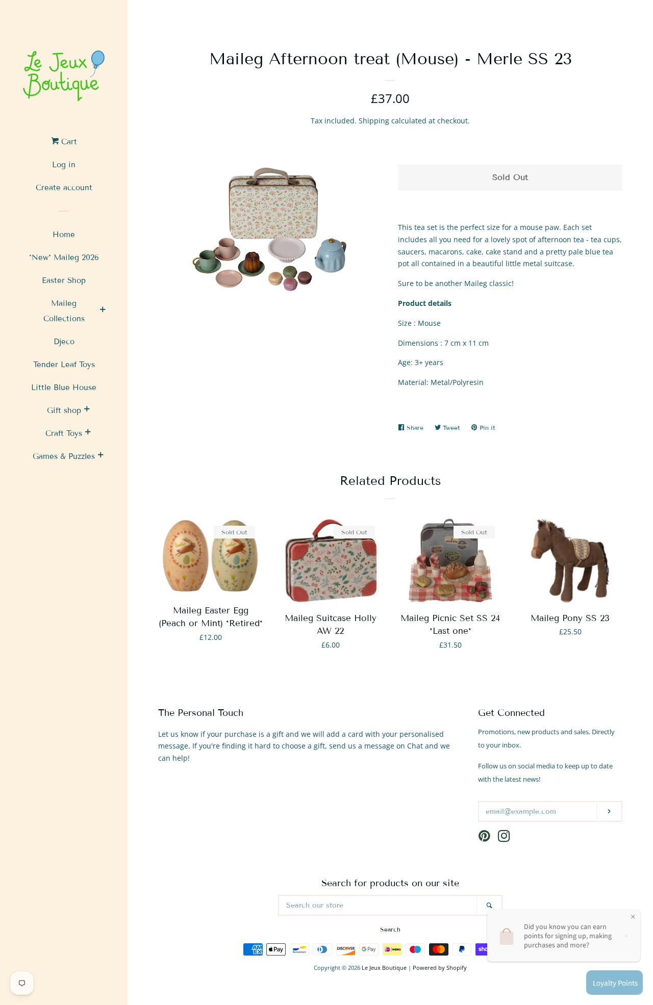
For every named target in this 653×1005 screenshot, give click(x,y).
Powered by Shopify (440, 967)
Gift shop (64, 410)
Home (64, 234)
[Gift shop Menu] (86, 410)
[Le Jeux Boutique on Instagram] (504, 838)
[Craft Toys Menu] (87, 433)
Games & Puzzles (64, 456)
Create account (64, 187)
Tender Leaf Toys (64, 364)
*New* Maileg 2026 (64, 257)
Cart (68, 141)
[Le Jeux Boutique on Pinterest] (484, 838)
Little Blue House (63, 387)
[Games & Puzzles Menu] (100, 456)
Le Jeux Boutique (384, 967)
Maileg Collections (64, 311)
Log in (64, 164)
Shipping (374, 120)
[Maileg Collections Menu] (102, 311)
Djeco (64, 341)
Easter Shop (64, 280)
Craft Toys (63, 433)
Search (390, 929)
